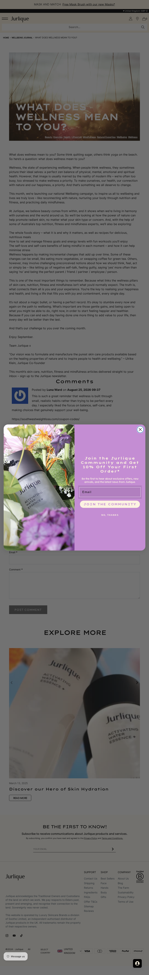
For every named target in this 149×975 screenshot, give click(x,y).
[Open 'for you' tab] (137, 963)
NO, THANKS (110, 515)
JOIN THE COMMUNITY (110, 504)
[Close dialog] (140, 429)
